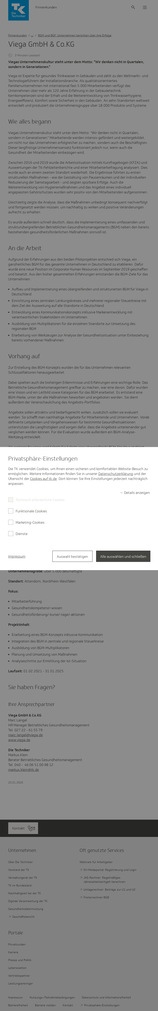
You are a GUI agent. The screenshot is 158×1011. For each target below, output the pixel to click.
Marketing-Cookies (30, 522)
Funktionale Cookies (31, 511)
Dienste (22, 533)
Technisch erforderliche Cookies (40, 500)
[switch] (135, 492)
